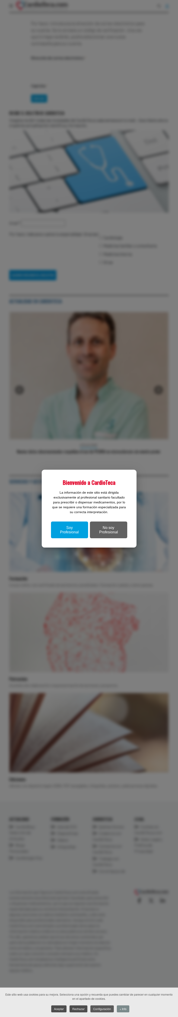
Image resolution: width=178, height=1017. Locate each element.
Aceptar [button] (59, 1009)
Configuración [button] (102, 1009)
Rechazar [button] (78, 1009)
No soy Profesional (108, 530)
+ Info (123, 1009)
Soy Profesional (69, 530)
